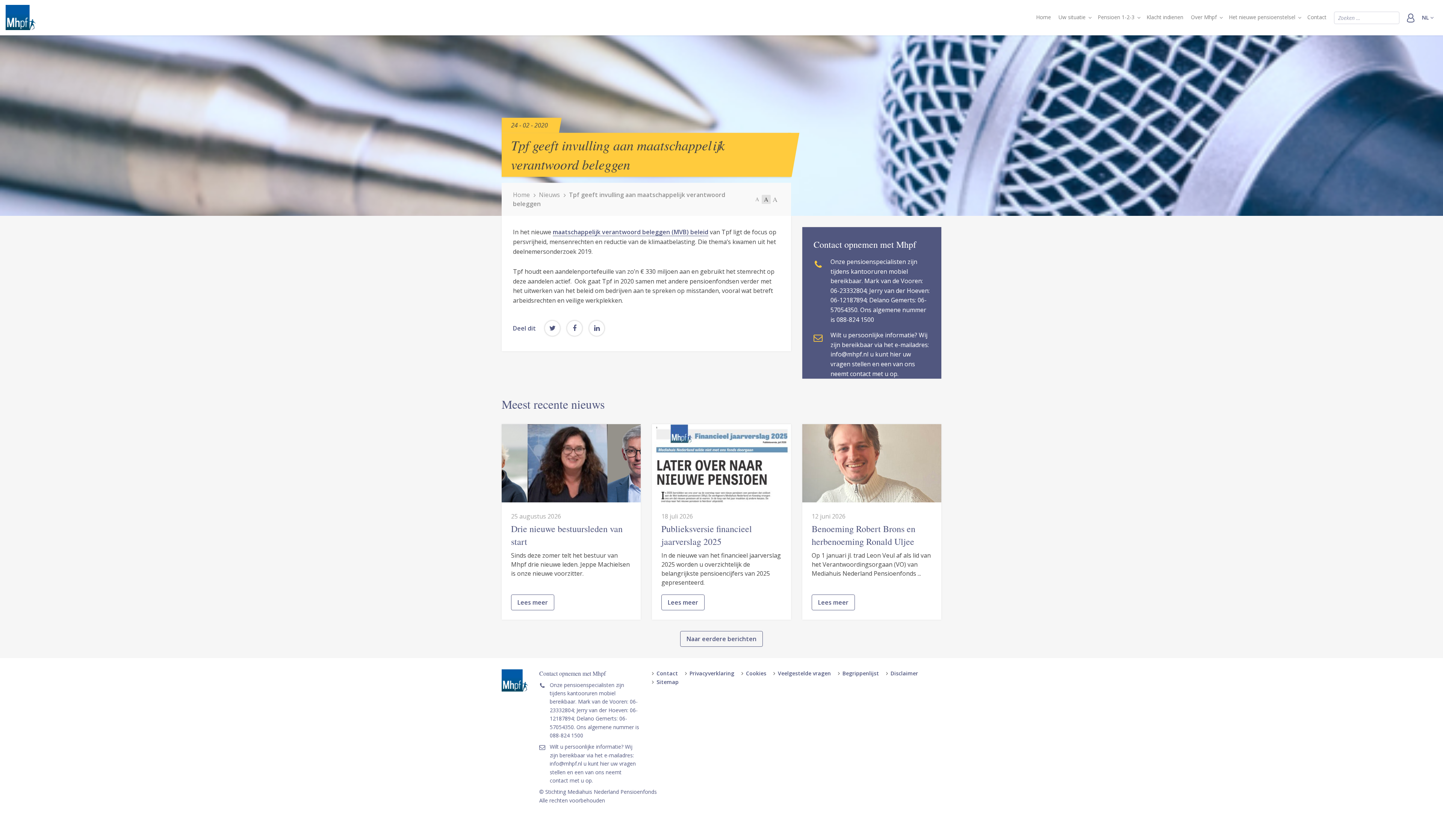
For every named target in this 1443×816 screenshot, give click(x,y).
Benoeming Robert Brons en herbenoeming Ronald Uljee (863, 535)
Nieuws (549, 195)
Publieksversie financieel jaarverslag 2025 (706, 535)
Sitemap (667, 682)
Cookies (756, 673)
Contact (1317, 17)
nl (1426, 17)
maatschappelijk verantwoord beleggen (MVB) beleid (630, 232)
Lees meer (532, 602)
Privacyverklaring (712, 673)
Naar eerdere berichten (721, 639)
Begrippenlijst (861, 673)
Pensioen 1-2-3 (1116, 17)
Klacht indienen (1165, 17)
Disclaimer (904, 673)
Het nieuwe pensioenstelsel (1262, 17)
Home (1043, 17)
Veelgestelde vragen (804, 673)
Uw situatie (1072, 17)
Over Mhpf (1204, 17)
